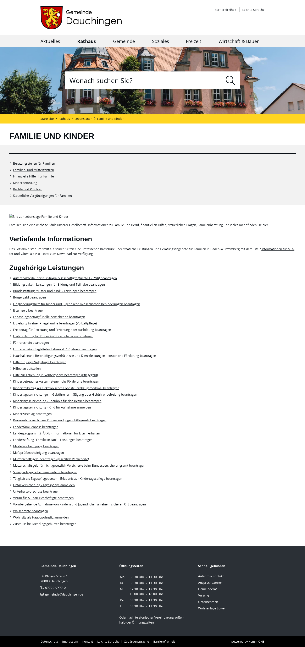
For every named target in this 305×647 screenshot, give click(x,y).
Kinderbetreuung (25, 182)
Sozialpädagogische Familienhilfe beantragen (45, 472)
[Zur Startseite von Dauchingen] (81, 17)
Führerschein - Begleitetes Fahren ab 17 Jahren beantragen (55, 349)
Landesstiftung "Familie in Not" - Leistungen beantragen (53, 439)
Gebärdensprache (136, 641)
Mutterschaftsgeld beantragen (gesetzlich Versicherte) (51, 459)
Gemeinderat (207, 589)
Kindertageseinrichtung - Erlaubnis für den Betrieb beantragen (57, 401)
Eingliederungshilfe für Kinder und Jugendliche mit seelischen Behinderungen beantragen (76, 304)
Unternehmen (208, 601)
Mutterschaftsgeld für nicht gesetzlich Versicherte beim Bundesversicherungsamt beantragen (79, 465)
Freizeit (193, 41)
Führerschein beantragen (31, 342)
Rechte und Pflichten (27, 189)
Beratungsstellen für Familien (34, 163)
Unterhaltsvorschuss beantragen (36, 491)
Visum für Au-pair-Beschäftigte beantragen (43, 497)
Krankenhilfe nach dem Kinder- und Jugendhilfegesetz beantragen (59, 420)
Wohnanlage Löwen (212, 608)
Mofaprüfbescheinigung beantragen (38, 452)
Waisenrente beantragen (30, 511)
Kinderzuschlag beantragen (32, 413)
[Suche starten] (230, 80)
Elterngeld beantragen (28, 310)
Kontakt (87, 641)
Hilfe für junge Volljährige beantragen (39, 362)
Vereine (203, 595)
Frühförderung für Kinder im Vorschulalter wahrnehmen (53, 336)
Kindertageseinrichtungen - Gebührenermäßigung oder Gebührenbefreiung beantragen (75, 394)
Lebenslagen (83, 119)
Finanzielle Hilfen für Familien (34, 176)
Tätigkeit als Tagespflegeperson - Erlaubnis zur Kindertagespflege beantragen (67, 478)
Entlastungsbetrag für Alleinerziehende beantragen (49, 316)
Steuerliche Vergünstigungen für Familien (42, 195)
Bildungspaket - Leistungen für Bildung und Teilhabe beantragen (59, 284)
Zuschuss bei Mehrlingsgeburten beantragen (44, 523)
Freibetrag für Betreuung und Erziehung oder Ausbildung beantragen (62, 329)
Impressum (70, 641)
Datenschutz (49, 641)
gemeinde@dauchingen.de (64, 594)
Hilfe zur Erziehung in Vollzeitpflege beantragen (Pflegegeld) (55, 375)
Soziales (160, 41)
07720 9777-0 (55, 587)
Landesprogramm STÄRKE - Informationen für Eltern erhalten (56, 433)
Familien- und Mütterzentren (33, 170)
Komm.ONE (257, 641)
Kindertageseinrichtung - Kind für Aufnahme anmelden (52, 407)
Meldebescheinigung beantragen (36, 446)
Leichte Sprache (253, 10)
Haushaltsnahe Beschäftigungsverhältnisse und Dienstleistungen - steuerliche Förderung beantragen (84, 355)
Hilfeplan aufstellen (27, 368)
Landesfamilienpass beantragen (35, 426)
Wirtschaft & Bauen (239, 41)
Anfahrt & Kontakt (211, 576)
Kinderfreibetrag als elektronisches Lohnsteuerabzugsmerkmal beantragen (66, 388)
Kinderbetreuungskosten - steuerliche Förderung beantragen (56, 381)
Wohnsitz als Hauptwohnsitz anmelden (41, 517)
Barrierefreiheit (225, 10)
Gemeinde (124, 41)
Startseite (47, 119)
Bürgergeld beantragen (29, 297)
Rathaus (86, 41)
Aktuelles (50, 41)
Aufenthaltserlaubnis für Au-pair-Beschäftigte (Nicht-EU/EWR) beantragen (65, 278)
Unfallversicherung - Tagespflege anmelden (44, 485)
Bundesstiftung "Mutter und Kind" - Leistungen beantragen (54, 291)
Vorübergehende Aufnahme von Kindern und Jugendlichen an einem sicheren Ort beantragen (79, 504)
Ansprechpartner (210, 582)
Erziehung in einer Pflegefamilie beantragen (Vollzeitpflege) (55, 323)
